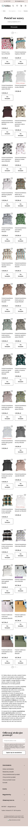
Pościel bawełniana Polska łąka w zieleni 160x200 (20, 407)
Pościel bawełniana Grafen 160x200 (20, 86)
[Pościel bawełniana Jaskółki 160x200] (21, 465)
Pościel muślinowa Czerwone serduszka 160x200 (7, 616)
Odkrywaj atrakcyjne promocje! (13, 734)
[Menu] (25, 6)
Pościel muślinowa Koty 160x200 (20, 615)
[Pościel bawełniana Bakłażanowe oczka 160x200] (7, 112)
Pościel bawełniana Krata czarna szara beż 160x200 (7, 546)
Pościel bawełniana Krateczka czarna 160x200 (7, 476)
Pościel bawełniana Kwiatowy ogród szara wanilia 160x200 (7, 371)
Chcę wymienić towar (9, 780)
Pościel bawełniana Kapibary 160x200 (20, 53)
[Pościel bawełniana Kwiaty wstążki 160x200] (7, 219)
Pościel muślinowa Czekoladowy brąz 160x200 (7, 651)
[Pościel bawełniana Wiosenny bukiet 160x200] (21, 149)
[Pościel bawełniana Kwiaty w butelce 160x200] (21, 360)
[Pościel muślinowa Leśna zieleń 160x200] (21, 641)
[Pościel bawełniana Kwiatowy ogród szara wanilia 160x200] (7, 360)
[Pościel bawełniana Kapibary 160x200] (21, 43)
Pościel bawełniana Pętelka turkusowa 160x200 (20, 265)
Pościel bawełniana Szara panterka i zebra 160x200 (7, 159)
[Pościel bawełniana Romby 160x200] (21, 432)
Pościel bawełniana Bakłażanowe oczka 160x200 (7, 122)
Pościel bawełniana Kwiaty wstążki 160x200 (7, 229)
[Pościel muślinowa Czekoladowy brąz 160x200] (7, 641)
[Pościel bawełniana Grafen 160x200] (21, 77)
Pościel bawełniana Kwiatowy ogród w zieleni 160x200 (20, 335)
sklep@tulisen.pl (12, 806)
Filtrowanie (14, 27)
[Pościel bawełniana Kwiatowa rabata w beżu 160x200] (7, 397)
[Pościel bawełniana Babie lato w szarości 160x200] (21, 184)
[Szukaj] (13, 6)
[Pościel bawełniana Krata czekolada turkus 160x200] (7, 500)
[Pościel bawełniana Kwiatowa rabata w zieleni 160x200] (7, 77)
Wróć (4, 11)
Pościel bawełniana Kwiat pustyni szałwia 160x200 (7, 335)
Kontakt (5, 782)
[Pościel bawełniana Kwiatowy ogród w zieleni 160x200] (21, 325)
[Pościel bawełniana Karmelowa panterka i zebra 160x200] (21, 112)
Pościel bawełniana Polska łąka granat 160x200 (7, 442)
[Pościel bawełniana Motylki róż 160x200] (21, 500)
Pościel (19, 11)
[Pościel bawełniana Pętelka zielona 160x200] (7, 254)
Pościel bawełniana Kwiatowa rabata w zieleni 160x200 (7, 87)
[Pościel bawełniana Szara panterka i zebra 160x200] (7, 149)
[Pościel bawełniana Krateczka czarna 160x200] (7, 465)
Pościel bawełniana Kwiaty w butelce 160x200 (20, 370)
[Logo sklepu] (6, 6)
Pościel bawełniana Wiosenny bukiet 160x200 (20, 159)
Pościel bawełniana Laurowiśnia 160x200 (20, 229)
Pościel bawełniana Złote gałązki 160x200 (7, 581)
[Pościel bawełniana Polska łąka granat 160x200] (7, 432)
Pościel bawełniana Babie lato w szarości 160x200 (20, 194)
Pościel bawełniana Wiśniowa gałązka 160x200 (7, 194)
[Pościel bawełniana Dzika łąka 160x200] (21, 536)
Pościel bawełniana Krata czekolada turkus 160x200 (7, 511)
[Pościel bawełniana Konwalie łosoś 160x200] (7, 289)
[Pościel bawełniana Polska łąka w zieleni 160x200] (21, 397)
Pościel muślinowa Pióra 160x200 (20, 580)
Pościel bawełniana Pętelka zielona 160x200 (7, 265)
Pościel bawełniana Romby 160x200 (20, 441)
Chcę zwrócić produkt (9, 777)
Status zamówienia (8, 769)
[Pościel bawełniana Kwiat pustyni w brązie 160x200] (21, 289)
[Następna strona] (17, 33)
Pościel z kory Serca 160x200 (6, 53)
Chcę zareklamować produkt (11, 774)
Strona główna (12, 11)
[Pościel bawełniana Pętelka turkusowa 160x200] (21, 254)
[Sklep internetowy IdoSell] (14, 820)
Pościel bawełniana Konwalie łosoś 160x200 (7, 300)
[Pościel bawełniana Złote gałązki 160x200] (7, 571)
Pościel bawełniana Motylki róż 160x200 (20, 510)
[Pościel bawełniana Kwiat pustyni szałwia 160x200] (7, 325)
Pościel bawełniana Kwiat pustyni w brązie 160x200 (20, 300)
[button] (14, 765)
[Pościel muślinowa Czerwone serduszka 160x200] (7, 606)
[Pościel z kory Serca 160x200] (7, 43)
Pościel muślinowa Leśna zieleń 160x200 (20, 651)
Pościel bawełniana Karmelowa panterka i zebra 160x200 (20, 123)
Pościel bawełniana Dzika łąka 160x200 (20, 545)
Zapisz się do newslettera (14, 752)
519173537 (3, 806)
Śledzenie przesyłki (8, 771)
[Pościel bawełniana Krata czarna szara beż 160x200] (7, 536)
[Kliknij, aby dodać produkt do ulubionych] (11, 37)
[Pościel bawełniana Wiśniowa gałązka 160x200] (7, 184)
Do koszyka (7, 62)
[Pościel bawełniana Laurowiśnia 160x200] (21, 219)
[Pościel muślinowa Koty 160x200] (21, 606)
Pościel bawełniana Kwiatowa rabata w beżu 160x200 (7, 407)
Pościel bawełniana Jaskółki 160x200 (20, 475)
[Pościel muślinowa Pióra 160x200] (21, 571)
